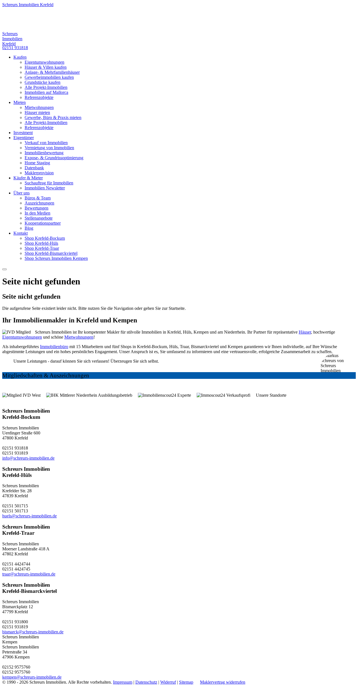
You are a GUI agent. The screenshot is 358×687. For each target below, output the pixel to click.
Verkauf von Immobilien (46, 142)
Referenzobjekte (39, 97)
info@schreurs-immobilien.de (28, 458)
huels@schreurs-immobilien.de (29, 516)
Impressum (122, 682)
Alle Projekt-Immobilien (46, 87)
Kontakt (20, 233)
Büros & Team (38, 198)
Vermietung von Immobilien (49, 147)
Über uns (21, 193)
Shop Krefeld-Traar (42, 248)
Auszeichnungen (39, 203)
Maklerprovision (39, 172)
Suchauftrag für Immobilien (49, 182)
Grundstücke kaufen (42, 82)
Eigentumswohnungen (44, 62)
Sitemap (186, 682)
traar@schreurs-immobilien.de (28, 574)
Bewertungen (36, 208)
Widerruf (168, 682)
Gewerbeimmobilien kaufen (49, 77)
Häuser (305, 332)
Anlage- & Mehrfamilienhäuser (52, 72)
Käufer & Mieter (28, 177)
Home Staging (37, 162)
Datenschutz (146, 682)
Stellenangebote (39, 218)
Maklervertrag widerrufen (222, 682)
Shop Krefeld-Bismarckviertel (51, 253)
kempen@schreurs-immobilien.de (32, 677)
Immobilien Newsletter (45, 188)
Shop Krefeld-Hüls (41, 243)
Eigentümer (23, 137)
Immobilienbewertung (44, 152)
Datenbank (34, 167)
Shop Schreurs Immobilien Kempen (56, 258)
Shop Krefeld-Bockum (45, 238)
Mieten (19, 102)
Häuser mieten (37, 112)
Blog (29, 228)
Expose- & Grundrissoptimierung (54, 157)
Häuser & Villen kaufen (46, 67)
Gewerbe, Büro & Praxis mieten (53, 117)
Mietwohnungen (39, 107)
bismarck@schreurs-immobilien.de (32, 631)
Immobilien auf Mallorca (46, 92)
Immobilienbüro (54, 346)
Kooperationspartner (43, 223)
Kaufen (20, 57)
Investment (23, 132)
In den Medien (37, 213)
